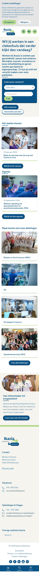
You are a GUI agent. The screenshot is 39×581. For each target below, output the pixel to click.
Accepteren (9, 22)
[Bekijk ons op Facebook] (14, 561)
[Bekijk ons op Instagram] (27, 561)
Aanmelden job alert (12, 111)
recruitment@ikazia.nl (15, 490)
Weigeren (24, 22)
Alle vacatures (10, 107)
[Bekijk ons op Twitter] (10, 561)
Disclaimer (19, 550)
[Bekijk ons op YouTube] (23, 561)
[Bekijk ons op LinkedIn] (19, 561)
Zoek (8, 98)
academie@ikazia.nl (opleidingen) (20, 513)
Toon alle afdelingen (19, 362)
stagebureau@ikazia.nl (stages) (19, 515)
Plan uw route (8, 468)
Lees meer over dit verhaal (16, 417)
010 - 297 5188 (12, 510)
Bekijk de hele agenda (13, 216)
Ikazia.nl (7, 535)
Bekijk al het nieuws (12, 166)
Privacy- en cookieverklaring (20, 553)
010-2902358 (12, 487)
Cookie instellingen (19, 556)
